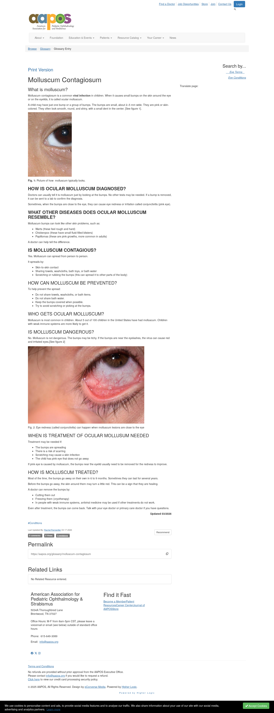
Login (239, 4)
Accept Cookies (257, 706)
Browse (32, 49)
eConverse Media (95, 687)
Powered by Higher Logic (137, 692)
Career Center (124, 605)
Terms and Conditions (41, 666)
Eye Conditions (237, 77)
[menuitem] (168, 3)
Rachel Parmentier (52, 529)
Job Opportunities (188, 4)
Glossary (45, 49)
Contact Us (224, 4)
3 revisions (62, 535)
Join (213, 4)
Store (204, 4)
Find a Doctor (167, 4)
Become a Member (114, 601)
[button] (39, 37)
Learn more (53, 709)
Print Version (40, 69)
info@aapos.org (49, 641)
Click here (34, 679)
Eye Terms (235, 72)
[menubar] (196, 3)
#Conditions (35, 523)
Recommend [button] (162, 532)
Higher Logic (129, 687)
